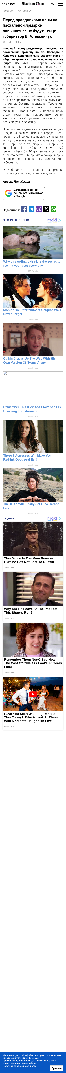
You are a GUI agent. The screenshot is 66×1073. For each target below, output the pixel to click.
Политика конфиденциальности (19, 1066)
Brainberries (33, 319)
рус (12, 3)
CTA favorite (33, 271)
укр (4, 3)
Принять (56, 1068)
